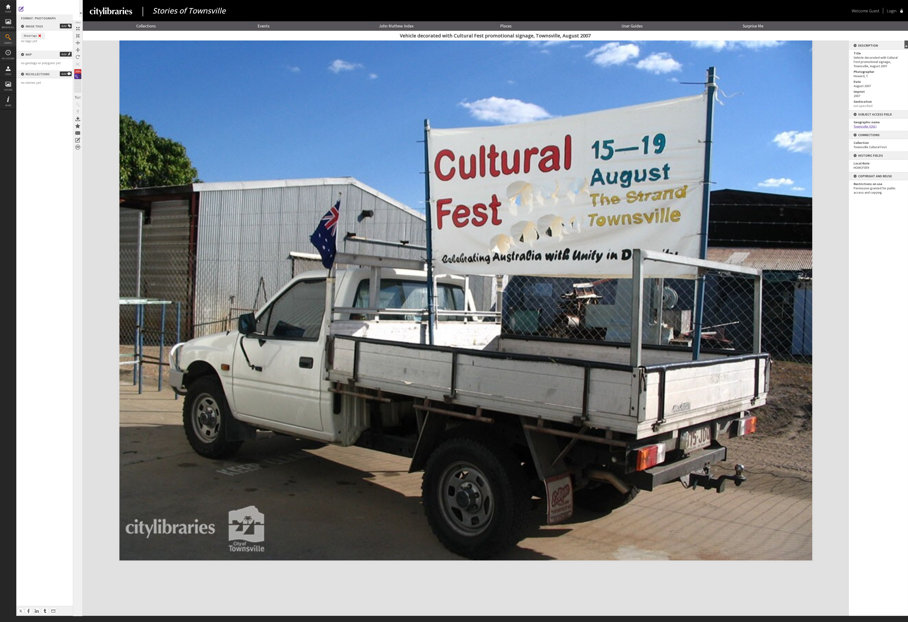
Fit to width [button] (78, 42)
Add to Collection (78, 125)
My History (8, 58)
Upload (8, 89)
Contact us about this (78, 133)
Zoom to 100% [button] (78, 64)
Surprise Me (753, 26)
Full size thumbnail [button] (78, 28)
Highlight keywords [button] (78, 111)
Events (264, 26)
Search (8, 42)
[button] (77, 76)
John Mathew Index (396, 26)
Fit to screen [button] (78, 35)
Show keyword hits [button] (78, 104)
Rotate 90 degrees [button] (78, 57)
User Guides (632, 26)
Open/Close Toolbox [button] (81, 8)
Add (63, 26)
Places (506, 26)
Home (8, 11)
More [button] (8, 105)
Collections (146, 26)
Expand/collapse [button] (906, 44)
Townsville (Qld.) (865, 126)
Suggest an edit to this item (21, 9)
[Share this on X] (20, 608)
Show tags (30, 35)
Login (8, 74)
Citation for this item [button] (78, 147)
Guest (874, 10)
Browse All (8, 27)
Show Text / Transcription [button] (78, 97)
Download (78, 118)
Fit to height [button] (78, 49)
